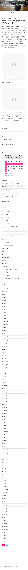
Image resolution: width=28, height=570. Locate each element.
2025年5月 (4, 303)
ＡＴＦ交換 (5, 272)
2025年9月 (4, 291)
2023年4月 (4, 327)
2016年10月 (5, 492)
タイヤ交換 (5, 220)
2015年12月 (5, 523)
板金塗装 (4, 263)
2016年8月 (4, 498)
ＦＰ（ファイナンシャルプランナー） (11, 278)
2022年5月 (4, 349)
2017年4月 (4, 474)
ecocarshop (14, 18)
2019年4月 (4, 419)
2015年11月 (5, 526)
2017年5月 (4, 471)
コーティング (5, 217)
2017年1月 (4, 483)
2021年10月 (5, 367)
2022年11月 (5, 340)
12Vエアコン (5, 211)
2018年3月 (4, 440)
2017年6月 (4, 468)
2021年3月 (4, 379)
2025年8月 (4, 294)
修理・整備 (5, 248)
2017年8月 (4, 462)
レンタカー (5, 239)
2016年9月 (4, 495)
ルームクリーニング (7, 236)
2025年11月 (5, 288)
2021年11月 (5, 364)
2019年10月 (5, 410)
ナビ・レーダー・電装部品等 (9, 226)
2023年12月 (5, 321)
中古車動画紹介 (6, 242)
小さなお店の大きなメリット (9, 196)
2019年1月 (4, 425)
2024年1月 (4, 318)
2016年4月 (4, 511)
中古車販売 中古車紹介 (8, 245)
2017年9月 (4, 459)
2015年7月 (4, 538)
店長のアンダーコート (7, 257)
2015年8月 (4, 535)
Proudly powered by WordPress (9, 566)
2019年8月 (4, 413)
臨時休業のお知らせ (7, 190)
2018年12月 (5, 428)
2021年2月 (4, 382)
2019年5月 (4, 416)
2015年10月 (5, 529)
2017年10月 (5, 456)
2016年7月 (4, 502)
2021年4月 (4, 376)
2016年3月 (4, 514)
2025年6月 (4, 300)
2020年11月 (5, 385)
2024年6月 (4, 309)
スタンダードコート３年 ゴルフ (10, 193)
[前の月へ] (16, 155)
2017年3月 (4, 477)
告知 (3, 254)
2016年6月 (4, 505)
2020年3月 (4, 398)
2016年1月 (4, 520)
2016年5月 (4, 508)
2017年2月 (4, 480)
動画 (3, 251)
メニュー (15, 12)
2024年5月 (4, 312)
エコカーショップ (9, 2)
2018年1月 (4, 447)
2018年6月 (4, 437)
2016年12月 (5, 486)
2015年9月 (4, 532)
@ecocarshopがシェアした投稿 (10, 77)
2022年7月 (4, 343)
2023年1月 (4, 334)
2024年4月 (4, 315)
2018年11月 (5, 431)
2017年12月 (5, 450)
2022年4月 (4, 352)
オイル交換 (5, 214)
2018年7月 (4, 434)
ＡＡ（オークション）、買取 (9, 269)
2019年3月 (4, 422)
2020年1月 (4, 404)
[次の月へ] (22, 155)
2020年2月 (4, 401)
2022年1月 (4, 358)
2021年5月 (4, 373)
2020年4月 (4, 395)
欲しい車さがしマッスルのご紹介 (10, 183)
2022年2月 (4, 355)
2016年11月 (5, 489)
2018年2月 (4, 443)
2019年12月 (5, 407)
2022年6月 (4, 346)
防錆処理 (4, 266)
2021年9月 (4, 370)
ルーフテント (5, 233)
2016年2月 (4, 517)
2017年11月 (5, 453)
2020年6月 (4, 389)
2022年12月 (5, 337)
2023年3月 (4, 330)
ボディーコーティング (7, 230)
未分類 (5, 128)
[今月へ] (19, 155)
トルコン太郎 (5, 223)
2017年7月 (4, 465)
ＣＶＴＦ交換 (5, 275)
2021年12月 (5, 361)
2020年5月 (4, 392)
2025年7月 (4, 297)
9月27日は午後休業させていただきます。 (12, 187)
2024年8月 (4, 306)
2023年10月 (5, 324)
